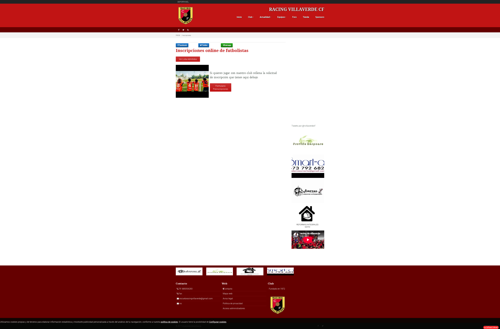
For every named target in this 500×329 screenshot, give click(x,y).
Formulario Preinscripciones (220, 87)
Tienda (306, 17)
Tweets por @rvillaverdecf (303, 125)
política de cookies (169, 321)
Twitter (204, 45)
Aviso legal (228, 298)
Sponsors (319, 17)
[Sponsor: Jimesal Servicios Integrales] (308, 191)
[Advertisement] (308, 83)
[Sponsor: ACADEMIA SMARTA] (308, 166)
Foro (294, 17)
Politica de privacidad (233, 303)
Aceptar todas (491, 327)
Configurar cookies (217, 321)
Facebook (183, 45)
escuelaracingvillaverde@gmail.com (196, 298)
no (180, 303)
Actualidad (265, 17)
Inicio (239, 17)
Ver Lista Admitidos (188, 59)
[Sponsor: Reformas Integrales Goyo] (308, 216)
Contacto (228, 288)
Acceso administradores (234, 308)
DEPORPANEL (183, 2)
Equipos (281, 17)
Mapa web (227, 293)
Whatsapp (227, 45)
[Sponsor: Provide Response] (308, 140)
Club (251, 17)
